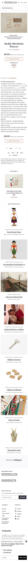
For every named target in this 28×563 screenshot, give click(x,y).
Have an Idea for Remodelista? (5, 522)
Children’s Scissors (14, 360)
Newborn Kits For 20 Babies (14, 329)
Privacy (3, 515)
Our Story (4, 508)
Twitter (18, 516)
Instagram (19, 511)
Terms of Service (5, 513)
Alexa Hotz (15, 197)
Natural (14, 64)
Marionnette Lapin (14, 450)
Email (18, 518)
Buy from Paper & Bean (13, 140)
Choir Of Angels (14, 420)
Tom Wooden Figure (14, 232)
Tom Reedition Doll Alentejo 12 (14, 264)
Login (25, 2)
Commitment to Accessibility (5, 519)
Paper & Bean (16, 49)
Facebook (19, 513)
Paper (14, 67)
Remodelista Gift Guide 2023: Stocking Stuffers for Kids (14, 193)
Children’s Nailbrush (14, 390)
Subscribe (22, 557)
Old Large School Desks (14, 297)
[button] (19, 2)
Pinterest (19, 508)
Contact (4, 511)
